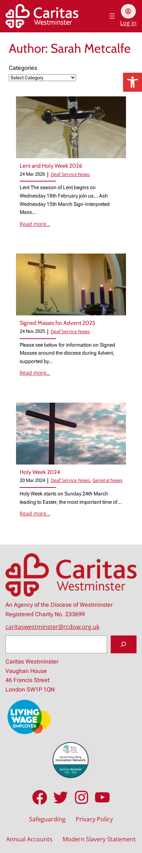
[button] (132, 82)
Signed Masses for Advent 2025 (57, 322)
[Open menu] (112, 16)
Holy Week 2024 (40, 472)
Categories (23, 67)
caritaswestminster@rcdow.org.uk (52, 627)
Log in (128, 23)
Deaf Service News (70, 174)
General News (107, 480)
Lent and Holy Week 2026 (51, 165)
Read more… (35, 223)
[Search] (124, 644)
